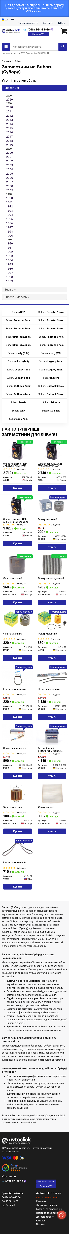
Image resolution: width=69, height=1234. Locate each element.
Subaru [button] (9, 289)
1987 (9, 272)
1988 (9, 277)
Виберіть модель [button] (16, 297)
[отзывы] (15, 1168)
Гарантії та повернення (49, 1209)
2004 (9, 169)
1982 (9, 252)
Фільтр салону (46, 807)
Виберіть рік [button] (13, 87)
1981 (9, 247)
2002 (9, 161)
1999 (9, 235)
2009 (9, 190)
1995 (9, 219)
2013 (9, 119)
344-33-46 (38, 29)
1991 (9, 202)
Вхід (62, 23)
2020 (9, 99)
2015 (9, 128)
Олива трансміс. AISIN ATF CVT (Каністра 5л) (15, 520)
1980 (9, 243)
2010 (9, 107)
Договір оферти (45, 1216)
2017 (9, 136)
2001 (9, 157)
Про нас (40, 1224)
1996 (9, 223)
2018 (9, 140)
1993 (9, 210)
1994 (9, 214)
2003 (9, 165)
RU (12, 19)
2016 (9, 132)
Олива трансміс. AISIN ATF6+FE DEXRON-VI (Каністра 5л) (50, 465)
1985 (9, 264)
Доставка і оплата (27, 23)
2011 (9, 111)
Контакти (48, 23)
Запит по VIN (38, 34)
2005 (9, 173)
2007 (9, 182)
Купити (17, 488)
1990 (9, 198)
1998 (9, 231)
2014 (9, 124)
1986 (9, 268)
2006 (9, 177)
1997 (9, 227)
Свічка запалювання (14, 748)
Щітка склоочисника (49, 689)
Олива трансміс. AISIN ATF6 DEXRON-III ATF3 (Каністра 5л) (15, 465)
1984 (9, 260)
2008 (9, 186)
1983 (9, 256)
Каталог (40, 1220)
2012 (9, 115)
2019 (9, 145)
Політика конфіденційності (51, 1213)
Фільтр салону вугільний (51, 578)
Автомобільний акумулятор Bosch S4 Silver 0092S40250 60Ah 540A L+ (50, 749)
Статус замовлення (47, 1197)
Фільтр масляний (47, 519)
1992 (9, 206)
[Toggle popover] (62, 1215)
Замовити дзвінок (46, 1181)
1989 (9, 281)
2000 (9, 152)
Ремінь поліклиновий (14, 689)
